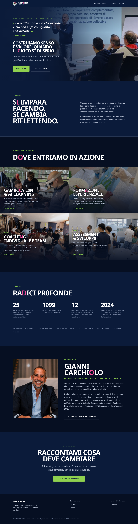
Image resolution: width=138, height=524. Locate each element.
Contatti (122, 3)
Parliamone (21, 68)
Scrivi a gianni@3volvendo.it (69, 478)
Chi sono (112, 3)
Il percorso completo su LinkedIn (82, 416)
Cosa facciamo (100, 3)
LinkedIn (114, 504)
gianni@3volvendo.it (118, 501)
